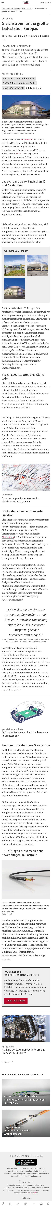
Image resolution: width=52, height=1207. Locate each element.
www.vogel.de (32, 1193)
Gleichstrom (8, 537)
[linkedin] (26, 1204)
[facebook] (3, 1204)
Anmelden (46, 3)
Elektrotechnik (27, 9)
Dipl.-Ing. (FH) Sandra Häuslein (33, 36)
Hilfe (37, 1171)
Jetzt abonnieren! (16, 1000)
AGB (32, 1171)
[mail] (34, 1204)
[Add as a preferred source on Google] (26, 1162)
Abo (31, 1176)
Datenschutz (39, 1169)
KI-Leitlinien (23, 1176)
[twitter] (10, 1204)
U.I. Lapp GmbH (34, 88)
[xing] (18, 1203)
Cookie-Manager (14, 1169)
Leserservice (27, 1169)
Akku (19, 154)
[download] (41, 1203)
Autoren (37, 1176)
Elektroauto (26, 140)
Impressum (24, 1171)
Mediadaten (31, 1174)
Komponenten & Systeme (11, 9)
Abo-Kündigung (19, 1174)
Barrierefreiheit (11, 1171)
